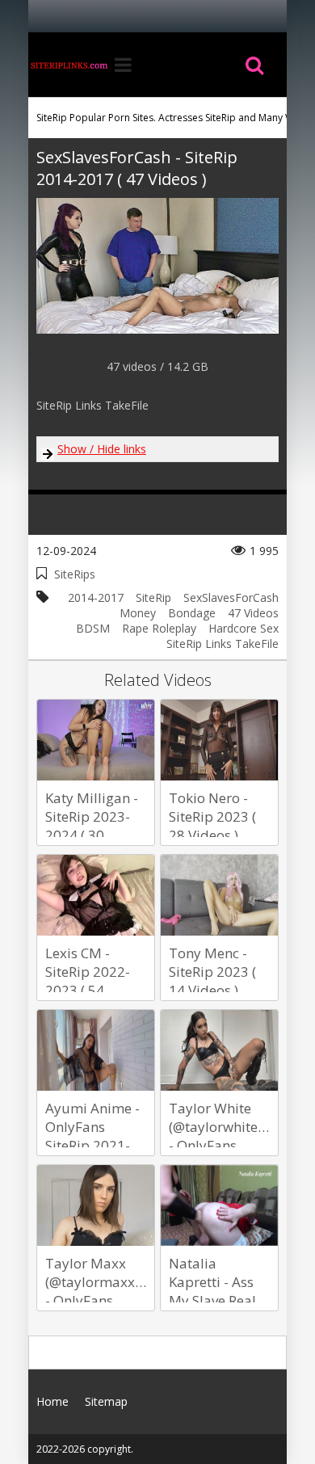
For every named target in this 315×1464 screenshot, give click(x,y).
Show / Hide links (101, 448)
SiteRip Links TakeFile (222, 643)
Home (68, 64)
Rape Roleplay (159, 628)
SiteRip (153, 597)
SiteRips (74, 574)
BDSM (93, 628)
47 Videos (253, 613)
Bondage (192, 613)
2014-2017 (96, 597)
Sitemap (106, 1401)
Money (138, 613)
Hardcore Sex (243, 628)
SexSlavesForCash (231, 597)
